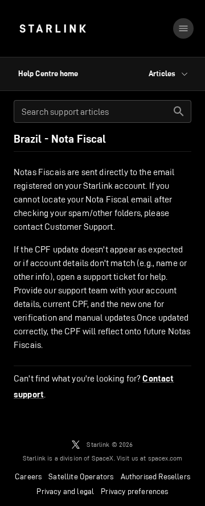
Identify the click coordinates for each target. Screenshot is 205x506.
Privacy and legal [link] (65, 491)
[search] (178, 111)
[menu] (183, 28)
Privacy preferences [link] (134, 491)
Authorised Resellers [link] (155, 476)
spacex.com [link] (165, 458)
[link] (52, 28)
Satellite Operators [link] (80, 476)
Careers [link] (28, 476)
